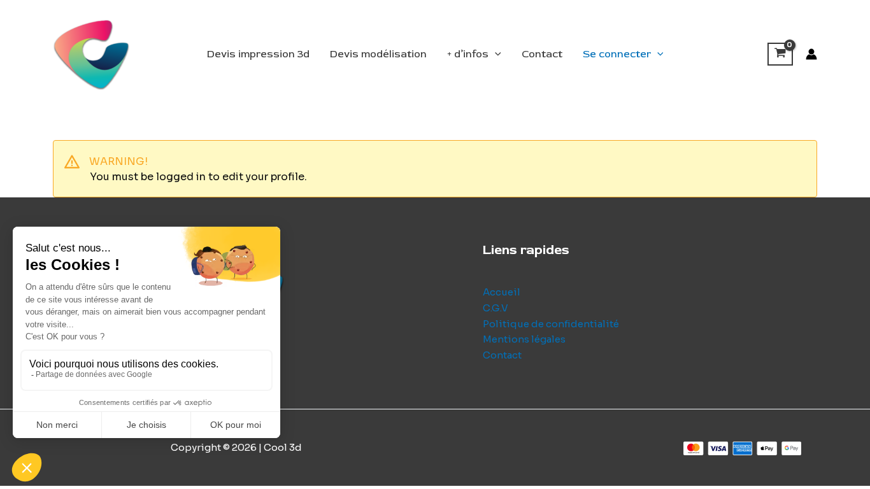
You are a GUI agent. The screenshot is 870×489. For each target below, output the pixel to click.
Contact (542, 54)
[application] (494, 54)
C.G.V (495, 308)
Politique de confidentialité (551, 324)
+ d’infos (467, 54)
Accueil (501, 292)
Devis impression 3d (258, 54)
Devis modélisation (378, 54)
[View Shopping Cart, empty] (780, 54)
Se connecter (617, 54)
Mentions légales (524, 339)
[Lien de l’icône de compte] (811, 54)
